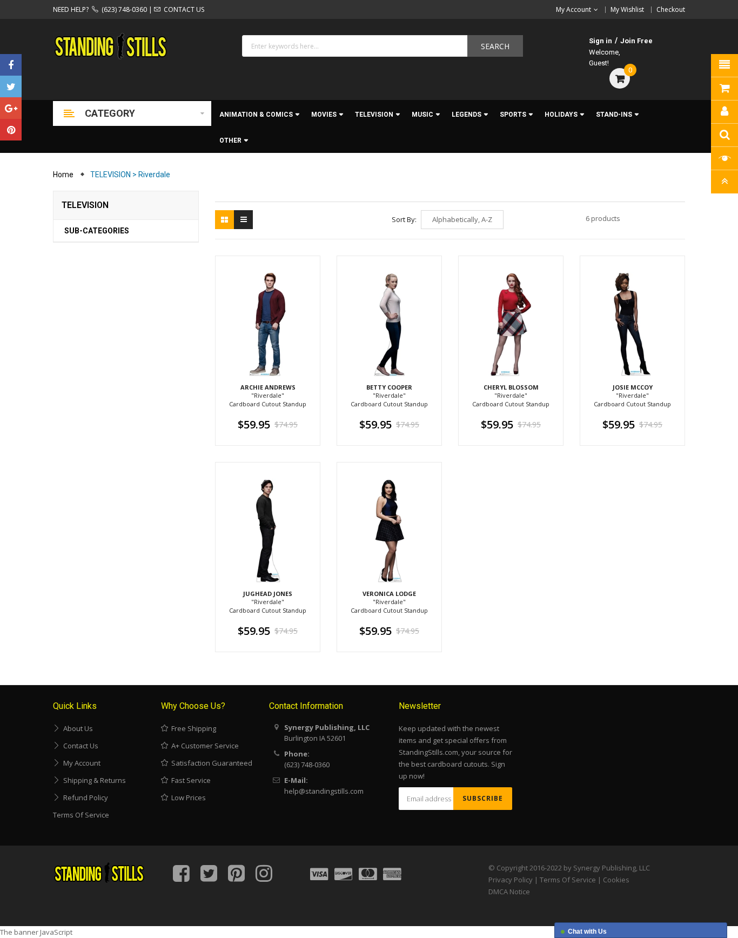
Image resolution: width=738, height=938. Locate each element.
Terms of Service (81, 815)
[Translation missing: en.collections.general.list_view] (243, 219)
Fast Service (189, 780)
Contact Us (79, 746)
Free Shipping (192, 728)
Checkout (670, 9)
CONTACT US (182, 9)
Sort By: (404, 219)
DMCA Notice (509, 891)
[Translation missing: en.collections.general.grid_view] (224, 219)
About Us (76, 728)
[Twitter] (11, 86)
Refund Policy (84, 797)
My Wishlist (627, 9)
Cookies (616, 880)
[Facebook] (11, 65)
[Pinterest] (11, 129)
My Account (80, 763)
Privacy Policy (510, 880)
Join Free (636, 41)
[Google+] (11, 108)
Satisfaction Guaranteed (210, 763)
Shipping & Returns (93, 780)
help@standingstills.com (324, 791)
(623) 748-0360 (122, 9)
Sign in (600, 41)
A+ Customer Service (203, 746)
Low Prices (187, 797)
